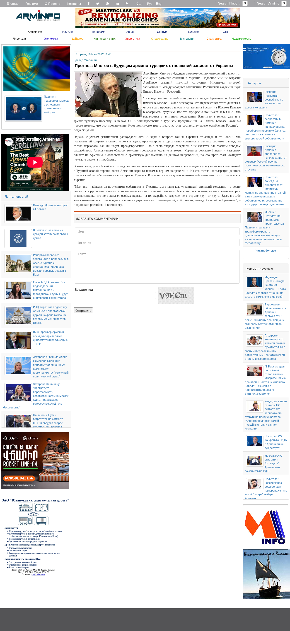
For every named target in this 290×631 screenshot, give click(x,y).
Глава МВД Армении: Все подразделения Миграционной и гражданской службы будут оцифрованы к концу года (50, 290)
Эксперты (253, 83)
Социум (162, 32)
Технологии (187, 38)
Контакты (74, 3)
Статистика (214, 38)
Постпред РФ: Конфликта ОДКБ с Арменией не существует (276, 441)
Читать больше (266, 250)
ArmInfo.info (35, 32)
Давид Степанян (86, 60)
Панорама (98, 32)
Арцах (130, 32)
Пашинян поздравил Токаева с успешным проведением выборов (56, 104)
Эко (225, 32)
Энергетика (132, 38)
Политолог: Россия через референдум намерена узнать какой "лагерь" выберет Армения (266, 488)
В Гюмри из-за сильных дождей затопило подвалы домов (50, 234)
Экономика (51, 38)
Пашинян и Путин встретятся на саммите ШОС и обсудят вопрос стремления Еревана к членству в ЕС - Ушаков (48, 422)
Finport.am (19, 38)
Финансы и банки (105, 38)
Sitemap (13, 3)
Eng (159, 3)
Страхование (159, 38)
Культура (194, 32)
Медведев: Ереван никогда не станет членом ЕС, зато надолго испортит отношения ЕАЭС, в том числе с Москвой (265, 286)
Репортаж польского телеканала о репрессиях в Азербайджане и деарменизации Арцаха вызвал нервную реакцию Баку (50, 264)
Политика (67, 32)
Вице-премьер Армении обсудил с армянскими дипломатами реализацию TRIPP (50, 337)
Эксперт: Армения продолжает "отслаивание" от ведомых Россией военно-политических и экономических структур (266, 157)
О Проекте (52, 3)
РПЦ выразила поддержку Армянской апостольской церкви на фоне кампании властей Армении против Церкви (50, 314)
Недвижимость (241, 38)
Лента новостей (16, 196)
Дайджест (78, 38)
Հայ (139, 3)
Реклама (31, 3)
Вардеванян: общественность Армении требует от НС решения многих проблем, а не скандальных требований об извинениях (265, 315)
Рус (149, 3)
